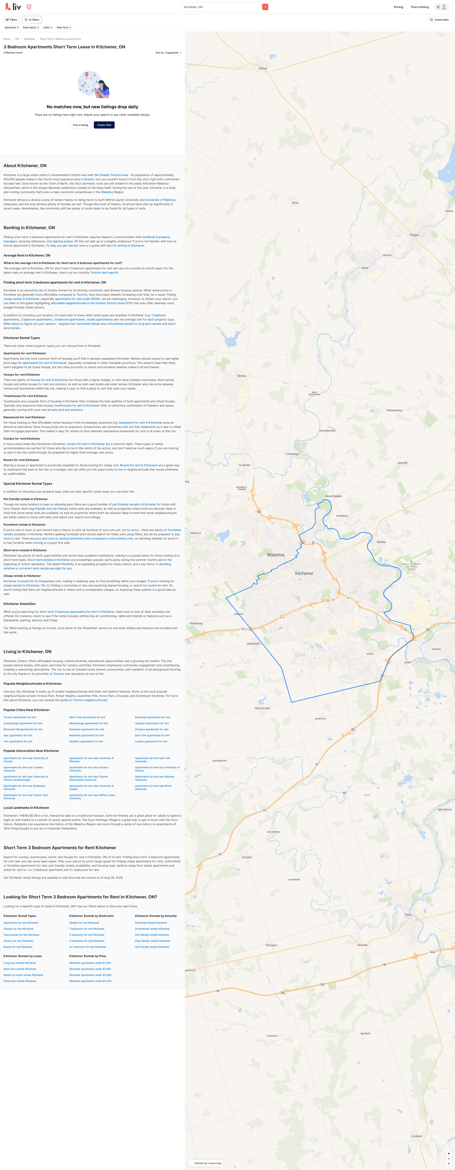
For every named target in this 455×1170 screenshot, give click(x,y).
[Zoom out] (448, 1158)
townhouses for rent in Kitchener (77, 405)
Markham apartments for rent (86, 735)
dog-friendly (37, 508)
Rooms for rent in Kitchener (138, 465)
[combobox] (184, 7)
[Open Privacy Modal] (29, 7)
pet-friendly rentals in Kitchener (134, 504)
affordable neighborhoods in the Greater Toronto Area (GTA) (92, 303)
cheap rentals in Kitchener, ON (24, 585)
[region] (320, 601)
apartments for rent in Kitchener (45, 363)
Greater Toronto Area (114, 175)
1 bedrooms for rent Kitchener (86, 928)
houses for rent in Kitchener (49, 380)
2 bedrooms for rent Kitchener (87, 934)
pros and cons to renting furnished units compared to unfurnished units (84, 538)
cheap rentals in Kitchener (21, 299)
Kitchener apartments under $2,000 (90, 974)
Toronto (82, 294)
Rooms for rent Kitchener (18, 946)
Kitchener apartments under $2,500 (90, 980)
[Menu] (441, 7)
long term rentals (149, 323)
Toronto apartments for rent (20, 717)
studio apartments (99, 319)
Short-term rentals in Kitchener (49, 560)
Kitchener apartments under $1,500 (90, 968)
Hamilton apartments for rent (86, 741)
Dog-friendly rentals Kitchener (152, 940)
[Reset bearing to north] (448, 1163)
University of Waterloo (161, 200)
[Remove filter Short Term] (70, 27)
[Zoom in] (448, 1153)
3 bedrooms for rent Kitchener (87, 940)
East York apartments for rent (152, 735)
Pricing (398, 7)
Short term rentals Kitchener (20, 968)
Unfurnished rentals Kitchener (152, 928)
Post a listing (420, 7)
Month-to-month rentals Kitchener (23, 974)
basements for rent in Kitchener (140, 422)
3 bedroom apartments (69, 319)
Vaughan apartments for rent (152, 723)
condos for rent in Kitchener (85, 444)
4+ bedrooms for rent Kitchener (87, 946)
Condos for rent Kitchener (19, 928)
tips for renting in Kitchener (125, 245)
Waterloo (107, 192)
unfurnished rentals (120, 323)
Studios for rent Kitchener (84, 922)
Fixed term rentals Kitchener (20, 980)
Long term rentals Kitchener (20, 962)
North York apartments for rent (87, 717)
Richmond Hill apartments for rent (23, 729)
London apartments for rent (151, 741)
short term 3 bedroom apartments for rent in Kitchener (77, 611)
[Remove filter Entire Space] (38, 27)
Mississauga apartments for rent (88, 723)
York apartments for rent (18, 741)
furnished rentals (88, 323)
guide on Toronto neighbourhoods (83, 700)
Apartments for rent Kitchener (21, 922)
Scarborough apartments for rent (23, 723)
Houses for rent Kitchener (18, 940)
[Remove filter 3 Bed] (51, 27)
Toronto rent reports (104, 272)
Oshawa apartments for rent (151, 729)
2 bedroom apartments (36, 319)
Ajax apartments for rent (18, 735)
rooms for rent (158, 585)
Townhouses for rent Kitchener (21, 934)
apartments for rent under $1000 (77, 299)
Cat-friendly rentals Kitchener (152, 946)
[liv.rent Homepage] (13, 7)
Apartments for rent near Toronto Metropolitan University (88, 778)
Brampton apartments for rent (86, 729)
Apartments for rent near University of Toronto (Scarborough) (26, 778)
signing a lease (63, 241)
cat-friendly (60, 508)
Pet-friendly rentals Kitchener (152, 934)
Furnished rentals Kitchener (151, 922)
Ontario (89, 179)
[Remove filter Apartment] (18, 27)
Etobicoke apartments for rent (152, 717)
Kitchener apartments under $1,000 (90, 962)
